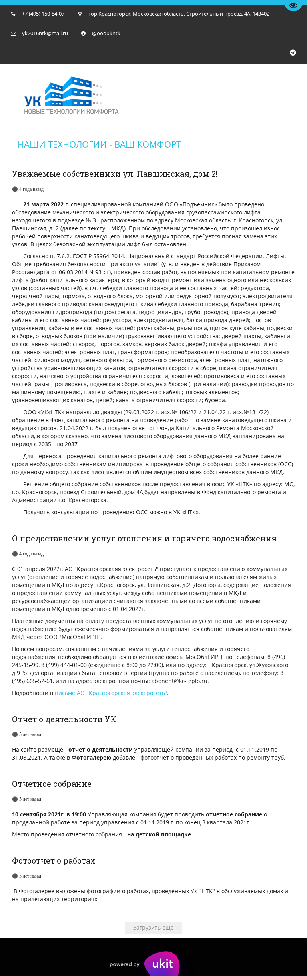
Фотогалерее (36, 891)
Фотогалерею (91, 757)
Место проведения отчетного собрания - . (102, 834)
